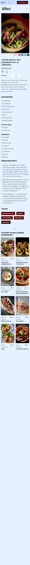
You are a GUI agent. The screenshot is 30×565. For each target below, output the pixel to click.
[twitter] (28, 55)
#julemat (20, 213)
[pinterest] (19, 55)
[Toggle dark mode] (9, 2)
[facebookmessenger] (25, 55)
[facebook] (22, 55)
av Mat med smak (6, 68)
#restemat (6, 222)
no (2, 2)
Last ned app (21, 2)
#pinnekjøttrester (8, 213)
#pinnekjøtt (19, 218)
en (5, 2)
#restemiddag (7, 218)
